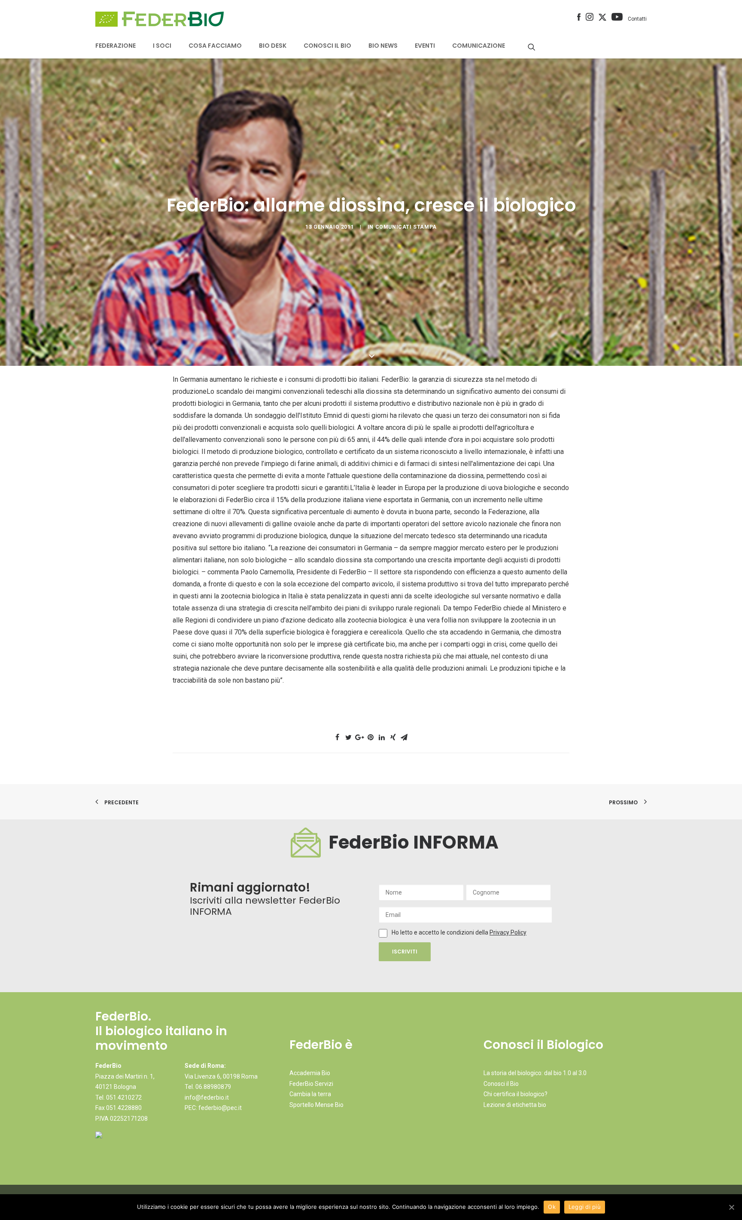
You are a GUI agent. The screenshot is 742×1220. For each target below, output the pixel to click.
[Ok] (731, 1207)
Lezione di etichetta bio (515, 1104)
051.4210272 (124, 1097)
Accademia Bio (309, 1073)
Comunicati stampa (406, 227)
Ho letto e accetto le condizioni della (441, 932)
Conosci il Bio (501, 1083)
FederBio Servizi (311, 1083)
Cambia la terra (310, 1094)
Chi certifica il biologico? (515, 1094)
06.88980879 (213, 1086)
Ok (552, 1206)
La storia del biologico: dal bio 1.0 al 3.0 (535, 1073)
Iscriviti (404, 951)
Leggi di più (585, 1206)
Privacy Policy (508, 932)
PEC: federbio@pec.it (213, 1107)
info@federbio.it (207, 1097)
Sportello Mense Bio (316, 1104)
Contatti (637, 19)
